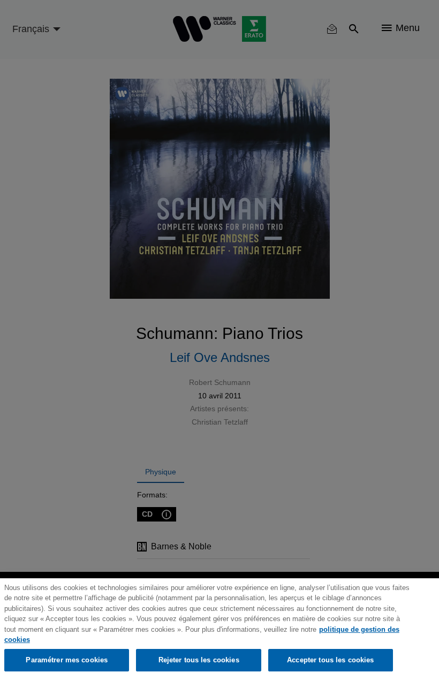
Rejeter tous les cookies (198, 660)
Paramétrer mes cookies (67, 660)
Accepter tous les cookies (330, 660)
